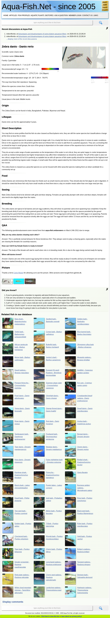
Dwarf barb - (22, 499)
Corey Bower (18, 273)
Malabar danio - (54, 448)
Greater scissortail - (22, 564)
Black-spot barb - (85, 512)
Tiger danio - (23, 448)
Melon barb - (54, 512)
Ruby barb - (84, 525)
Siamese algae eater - (54, 385)
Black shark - (22, 486)
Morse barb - (22, 358)
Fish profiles (24, 15)
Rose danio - (22, 422)
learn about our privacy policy (71, 616)
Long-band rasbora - (53, 563)
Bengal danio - (83, 435)
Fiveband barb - (52, 436)
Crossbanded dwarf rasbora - (84, 398)
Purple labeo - (54, 486)
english (105, 4)
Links (95, 15)
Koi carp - (84, 384)
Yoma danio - (22, 410)
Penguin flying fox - (22, 385)
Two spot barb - (21, 512)
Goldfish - (85, 371)
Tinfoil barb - (20, 334)
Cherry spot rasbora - (54, 577)
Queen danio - (83, 448)
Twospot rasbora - (84, 563)
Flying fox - (52, 475)
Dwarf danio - (84, 410)
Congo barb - (54, 333)
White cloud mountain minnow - (23, 590)
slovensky (105, 10)
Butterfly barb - (52, 346)
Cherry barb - (54, 550)
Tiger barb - (22, 550)
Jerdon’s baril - (53, 358)
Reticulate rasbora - (22, 576)
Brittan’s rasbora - (84, 550)
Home (5, 15)
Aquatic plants (37, 15)
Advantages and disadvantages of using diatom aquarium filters (42, 34)
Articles (13, 15)
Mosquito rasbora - (84, 358)
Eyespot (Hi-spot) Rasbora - (53, 372)
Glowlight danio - (52, 397)
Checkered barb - (21, 537)
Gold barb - (84, 537)
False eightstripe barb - (54, 461)
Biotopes (49, 15)
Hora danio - (23, 461)
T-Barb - (52, 525)
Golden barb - (83, 321)
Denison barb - (84, 576)
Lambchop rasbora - (53, 589)
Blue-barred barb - (84, 333)
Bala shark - (20, 321)
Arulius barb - (84, 422)
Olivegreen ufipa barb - (85, 346)
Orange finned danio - (54, 410)
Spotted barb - (52, 320)
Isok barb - (54, 499)
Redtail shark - (84, 462)
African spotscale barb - (21, 347)
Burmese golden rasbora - (84, 487)
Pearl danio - (22, 397)
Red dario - (52, 422)
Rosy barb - (84, 499)
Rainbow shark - (21, 475)
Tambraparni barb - (22, 436)
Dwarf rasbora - (22, 371)
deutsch (104, 2)
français (105, 7)
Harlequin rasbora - (84, 590)
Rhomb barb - (54, 537)
